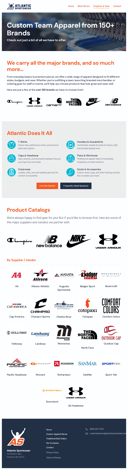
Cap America (16, 316)
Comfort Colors (111, 316)
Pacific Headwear (17, 374)
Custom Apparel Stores (56, 434)
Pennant (40, 374)
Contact (117, 6)
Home (71, 6)
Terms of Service (53, 457)
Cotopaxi (87, 316)
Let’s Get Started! (47, 185)
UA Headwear (76, 405)
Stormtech (52, 401)
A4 (16, 286)
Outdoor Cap (111, 343)
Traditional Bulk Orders (56, 438)
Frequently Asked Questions (75, 185)
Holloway (17, 343)
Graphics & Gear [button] (102, 6)
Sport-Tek (111, 374)
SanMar (87, 374)
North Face (87, 347)
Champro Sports (40, 316)
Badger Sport (87, 286)
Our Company (52, 443)
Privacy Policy (52, 452)
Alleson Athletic (40, 286)
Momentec (64, 343)
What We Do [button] (84, 6)
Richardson (64, 374)
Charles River (64, 316)
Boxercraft (111, 286)
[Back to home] (19, 6)
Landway (40, 343)
